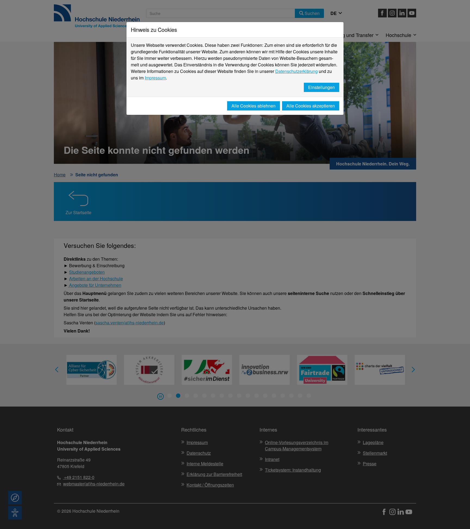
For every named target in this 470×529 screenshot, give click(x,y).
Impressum (155, 78)
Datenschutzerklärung (296, 71)
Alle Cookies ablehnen (253, 106)
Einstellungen (321, 87)
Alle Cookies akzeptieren (310, 106)
